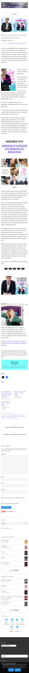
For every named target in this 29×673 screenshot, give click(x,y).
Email (3, 483)
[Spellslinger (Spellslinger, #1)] (26, 549)
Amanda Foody (5, 564)
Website (23, 341)
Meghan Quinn (10, 416)
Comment (4, 454)
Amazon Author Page (7, 343)
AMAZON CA (16, 149)
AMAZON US (8, 145)
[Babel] (26, 560)
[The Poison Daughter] (26, 583)
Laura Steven (5, 604)
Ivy (2, 551)
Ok (11, 669)
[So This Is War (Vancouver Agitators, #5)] (26, 543)
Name (3, 476)
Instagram (17, 343)
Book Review (13, 414)
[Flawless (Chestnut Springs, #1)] (26, 588)
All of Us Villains (6, 562)
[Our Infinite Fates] (26, 605)
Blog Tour (10, 413)
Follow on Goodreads (13, 341)
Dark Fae (4, 591)
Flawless (4, 585)
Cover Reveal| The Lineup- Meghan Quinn (6, 403)
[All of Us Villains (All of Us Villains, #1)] (26, 566)
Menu (15, 14)
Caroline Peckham (6, 592)
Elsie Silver (5, 587)
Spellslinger (5, 546)
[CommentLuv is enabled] (9, 512)
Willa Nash (5, 553)
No (18, 669)
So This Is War (5, 540)
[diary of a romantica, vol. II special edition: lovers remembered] (26, 600)
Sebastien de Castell (7, 547)
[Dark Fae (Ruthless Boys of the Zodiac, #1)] (26, 594)
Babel (3, 557)
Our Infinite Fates (6, 602)
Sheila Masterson (6, 581)
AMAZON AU (14, 152)
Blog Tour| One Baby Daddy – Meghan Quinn (19, 393)
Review (16, 416)
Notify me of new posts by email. (10, 503)
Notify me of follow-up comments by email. (13, 498)
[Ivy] (26, 554)
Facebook (3, 341)
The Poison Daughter (7, 580)
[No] (27, 667)
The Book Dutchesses (21, 43)
